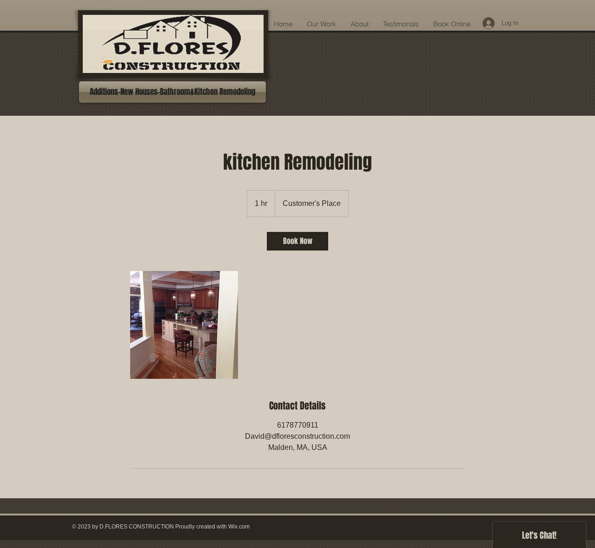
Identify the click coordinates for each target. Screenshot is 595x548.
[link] (297, 241)
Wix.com (239, 526)
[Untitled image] (184, 325)
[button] (172, 92)
